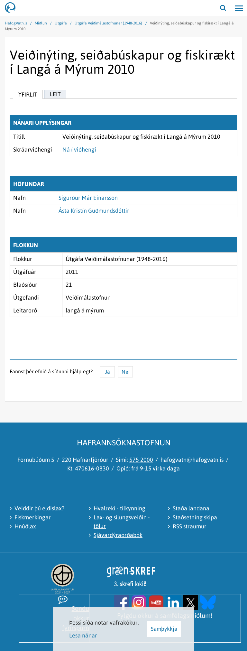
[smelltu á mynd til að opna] (121, 602)
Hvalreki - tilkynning (119, 508)
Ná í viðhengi (79, 149)
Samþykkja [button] (164, 629)
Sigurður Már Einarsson (88, 197)
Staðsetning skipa (195, 517)
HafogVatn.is (16, 23)
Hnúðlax (25, 526)
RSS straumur (189, 526)
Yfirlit (27, 94)
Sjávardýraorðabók (118, 535)
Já (107, 372)
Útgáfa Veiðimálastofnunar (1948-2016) (108, 23)
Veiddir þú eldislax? (39, 508)
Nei (126, 372)
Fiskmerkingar (32, 517)
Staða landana (191, 508)
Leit (55, 94)
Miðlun (41, 23)
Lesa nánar (83, 635)
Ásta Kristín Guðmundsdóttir (94, 210)
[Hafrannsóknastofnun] (13, 8)
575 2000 (141, 459)
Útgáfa (61, 23)
